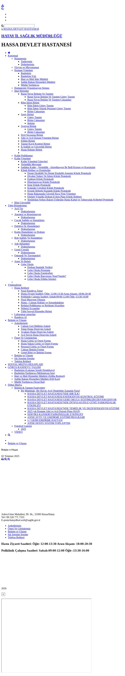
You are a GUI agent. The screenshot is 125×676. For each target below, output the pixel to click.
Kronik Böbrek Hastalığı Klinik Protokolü (49, 190)
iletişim (31, 123)
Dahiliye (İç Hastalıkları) (27, 226)
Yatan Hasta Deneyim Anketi (36, 329)
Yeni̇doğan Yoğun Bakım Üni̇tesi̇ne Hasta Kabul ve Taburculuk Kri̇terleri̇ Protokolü (70, 199)
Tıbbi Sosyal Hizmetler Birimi (36, 311)
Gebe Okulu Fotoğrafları (40, 273)
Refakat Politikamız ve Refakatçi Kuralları (42, 305)
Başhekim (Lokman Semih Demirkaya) (34, 370)
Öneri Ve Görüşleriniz (25, 337)
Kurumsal (13, 55)
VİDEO (18, 432)
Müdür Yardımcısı (30, 85)
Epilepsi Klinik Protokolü (40, 179)
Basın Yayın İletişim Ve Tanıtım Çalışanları (49, 99)
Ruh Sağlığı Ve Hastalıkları (28, 237)
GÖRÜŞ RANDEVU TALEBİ (24, 367)
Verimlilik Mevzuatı (31, 164)
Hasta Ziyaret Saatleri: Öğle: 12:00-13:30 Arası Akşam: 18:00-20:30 (56, 293)
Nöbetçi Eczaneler (30, 308)
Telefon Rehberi (22, 361)
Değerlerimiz (27, 64)
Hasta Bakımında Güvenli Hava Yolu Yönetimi (51, 193)
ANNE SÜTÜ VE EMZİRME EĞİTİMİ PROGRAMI (56, 417)
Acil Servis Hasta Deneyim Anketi (38, 335)
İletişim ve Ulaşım (17, 320)
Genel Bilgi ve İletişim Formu (36, 352)
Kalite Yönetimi (22, 158)
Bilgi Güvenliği (22, 202)
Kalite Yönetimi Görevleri (34, 161)
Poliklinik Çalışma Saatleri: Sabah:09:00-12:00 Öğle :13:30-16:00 (54, 296)
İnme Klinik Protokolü (38, 185)
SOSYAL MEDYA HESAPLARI (25, 364)
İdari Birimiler (21, 91)
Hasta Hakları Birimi (31, 149)
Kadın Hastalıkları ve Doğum (29, 232)
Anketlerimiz (21, 323)
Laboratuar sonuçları (24, 314)
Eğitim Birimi (28, 140)
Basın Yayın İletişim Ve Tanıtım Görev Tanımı (51, 96)
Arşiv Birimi (27, 114)
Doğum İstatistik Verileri (39, 267)
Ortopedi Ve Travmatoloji (27, 255)
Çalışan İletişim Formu (32, 349)
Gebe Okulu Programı (38, 270)
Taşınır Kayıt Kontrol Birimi (35, 143)
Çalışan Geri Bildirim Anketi (35, 326)
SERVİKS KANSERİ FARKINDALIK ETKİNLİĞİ (55, 414)
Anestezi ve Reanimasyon (27, 214)
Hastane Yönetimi (23, 70)
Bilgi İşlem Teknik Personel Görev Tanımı (49, 108)
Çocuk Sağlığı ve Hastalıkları (29, 220)
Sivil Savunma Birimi (32, 135)
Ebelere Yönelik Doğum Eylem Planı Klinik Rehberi (54, 196)
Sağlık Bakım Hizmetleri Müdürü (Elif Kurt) (37, 379)
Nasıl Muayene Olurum (33, 299)
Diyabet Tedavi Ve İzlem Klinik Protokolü (49, 176)
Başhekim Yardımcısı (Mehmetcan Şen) (34, 373)
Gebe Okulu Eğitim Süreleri (41, 279)
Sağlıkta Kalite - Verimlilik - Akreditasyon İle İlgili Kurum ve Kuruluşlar (58, 167)
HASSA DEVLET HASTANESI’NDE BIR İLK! (53, 393)
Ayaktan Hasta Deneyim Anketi (37, 332)
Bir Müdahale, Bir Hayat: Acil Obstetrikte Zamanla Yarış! (50, 390)
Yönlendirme (14, 285)
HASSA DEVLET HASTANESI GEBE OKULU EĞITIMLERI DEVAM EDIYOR (72, 399)
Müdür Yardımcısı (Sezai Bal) (29, 382)
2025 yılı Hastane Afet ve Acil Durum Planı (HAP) (53, 411)
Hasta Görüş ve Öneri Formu (36, 340)
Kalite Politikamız (23, 155)
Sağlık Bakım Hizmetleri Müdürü (38, 82)
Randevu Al (20, 317)
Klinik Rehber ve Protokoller (36, 170)
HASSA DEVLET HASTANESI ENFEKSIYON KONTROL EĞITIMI (65, 396)
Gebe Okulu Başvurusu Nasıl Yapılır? (46, 276)
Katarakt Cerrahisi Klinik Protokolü (45, 188)
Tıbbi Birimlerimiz (17, 205)
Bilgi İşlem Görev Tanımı (40, 105)
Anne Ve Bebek (22, 261)
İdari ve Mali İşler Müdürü (34, 79)
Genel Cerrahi (21, 249)
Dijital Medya (15, 384)
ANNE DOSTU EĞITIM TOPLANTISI (48, 423)
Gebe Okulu (27, 264)
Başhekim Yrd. (28, 76)
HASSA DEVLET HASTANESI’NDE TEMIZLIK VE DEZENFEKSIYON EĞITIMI (73, 408)
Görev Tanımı (34, 117)
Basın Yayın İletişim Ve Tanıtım (37, 93)
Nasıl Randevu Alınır (32, 290)
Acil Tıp (18, 208)
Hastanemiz (20, 58)
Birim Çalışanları (36, 111)
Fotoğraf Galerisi (23, 426)
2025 (23, 429)
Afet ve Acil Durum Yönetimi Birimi (40, 138)
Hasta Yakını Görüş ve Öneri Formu (39, 343)
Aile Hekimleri (22, 243)
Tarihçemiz (26, 61)
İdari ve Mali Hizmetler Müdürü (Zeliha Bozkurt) (39, 376)
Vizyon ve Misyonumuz (26, 67)
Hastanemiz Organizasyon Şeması (31, 88)
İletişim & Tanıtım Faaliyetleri (29, 387)
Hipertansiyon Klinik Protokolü (43, 182)
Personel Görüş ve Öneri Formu (37, 346)
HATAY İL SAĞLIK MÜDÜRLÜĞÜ (31, 36)
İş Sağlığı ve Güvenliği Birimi (36, 146)
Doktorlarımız (28, 211)
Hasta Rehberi (21, 287)
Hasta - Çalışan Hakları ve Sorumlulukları (42, 302)
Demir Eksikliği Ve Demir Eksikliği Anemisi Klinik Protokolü (59, 173)
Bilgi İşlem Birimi (30, 102)
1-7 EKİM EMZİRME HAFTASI (44, 420)
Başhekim (26, 73)
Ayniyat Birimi (28, 126)
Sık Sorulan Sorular (24, 358)
